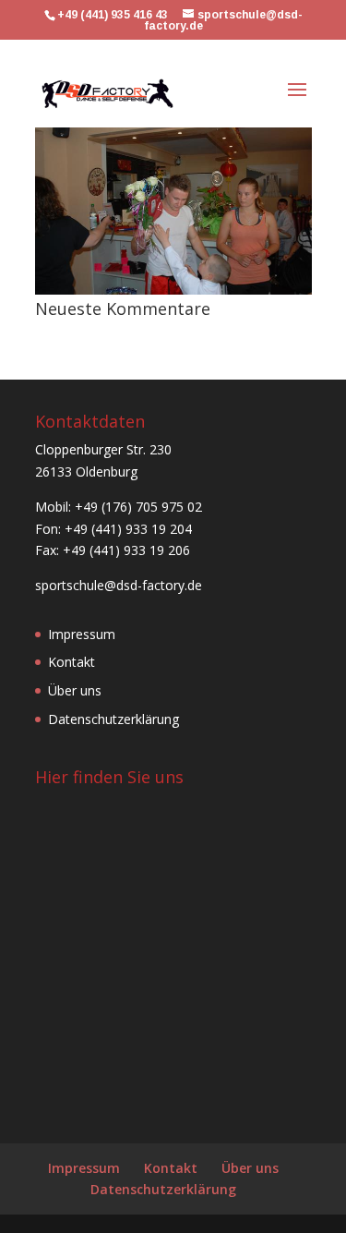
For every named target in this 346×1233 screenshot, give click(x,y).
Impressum (81, 634)
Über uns (74, 690)
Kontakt (71, 662)
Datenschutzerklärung (113, 719)
